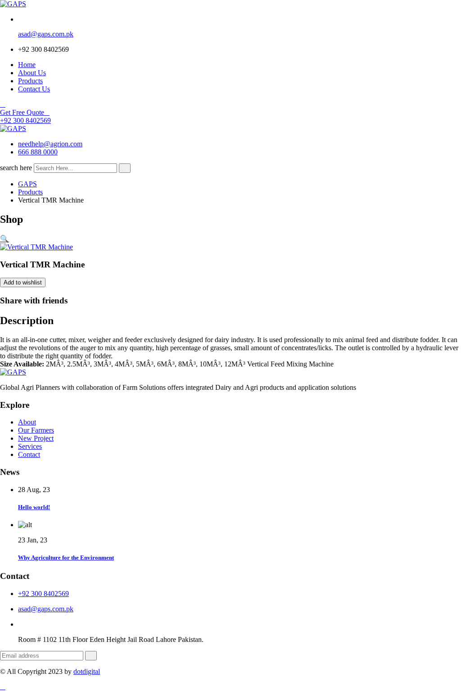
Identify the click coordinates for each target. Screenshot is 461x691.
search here (16, 168)
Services (30, 446)
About (27, 422)
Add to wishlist (23, 282)
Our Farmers (36, 430)
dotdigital (86, 671)
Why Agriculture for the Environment (66, 557)
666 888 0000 (38, 152)
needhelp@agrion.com (50, 144)
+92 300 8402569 (25, 120)
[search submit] (125, 168)
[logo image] (13, 128)
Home (27, 64)
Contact (29, 454)
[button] (4, 239)
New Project (36, 438)
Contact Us (34, 89)
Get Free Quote (22, 112)
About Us (32, 73)
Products (30, 81)
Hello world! (34, 507)
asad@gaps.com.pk (45, 34)
